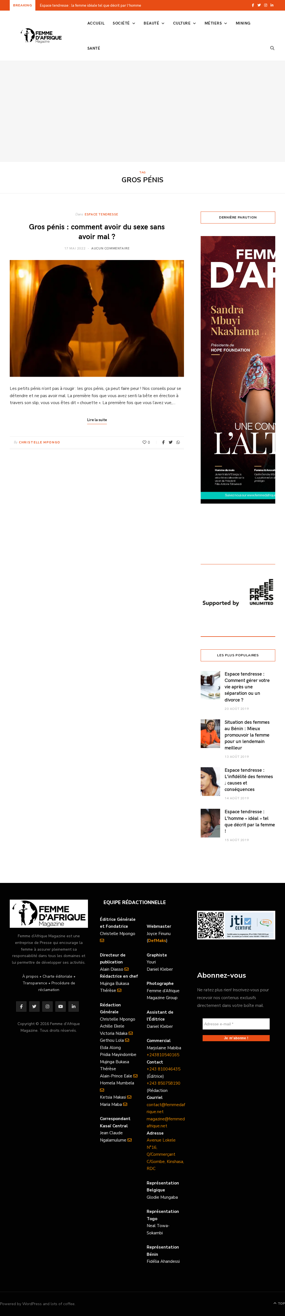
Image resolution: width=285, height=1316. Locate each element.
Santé (93, 48)
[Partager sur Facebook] (163, 442)
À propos (30, 976)
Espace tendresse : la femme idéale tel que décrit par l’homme (90, 5)
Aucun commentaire (110, 248)
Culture (182, 23)
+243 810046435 (163, 1069)
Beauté (151, 23)
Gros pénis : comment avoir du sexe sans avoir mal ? (97, 231)
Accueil (95, 23)
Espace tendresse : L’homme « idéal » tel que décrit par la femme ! (250, 821)
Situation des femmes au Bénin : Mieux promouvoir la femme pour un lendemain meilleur (247, 735)
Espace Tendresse (101, 214)
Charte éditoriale (57, 976)
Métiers (213, 23)
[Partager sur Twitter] (171, 442)
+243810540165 (163, 1055)
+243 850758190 (163, 1083)
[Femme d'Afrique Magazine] (41, 35)
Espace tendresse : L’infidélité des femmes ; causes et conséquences (249, 779)
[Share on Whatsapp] (178, 442)
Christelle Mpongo (39, 442)
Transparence (35, 983)
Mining (243, 23)
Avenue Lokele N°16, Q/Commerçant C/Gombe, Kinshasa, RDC (165, 1154)
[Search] (272, 48)
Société (121, 23)
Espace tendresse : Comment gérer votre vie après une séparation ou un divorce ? (247, 687)
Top (281, 1303)
